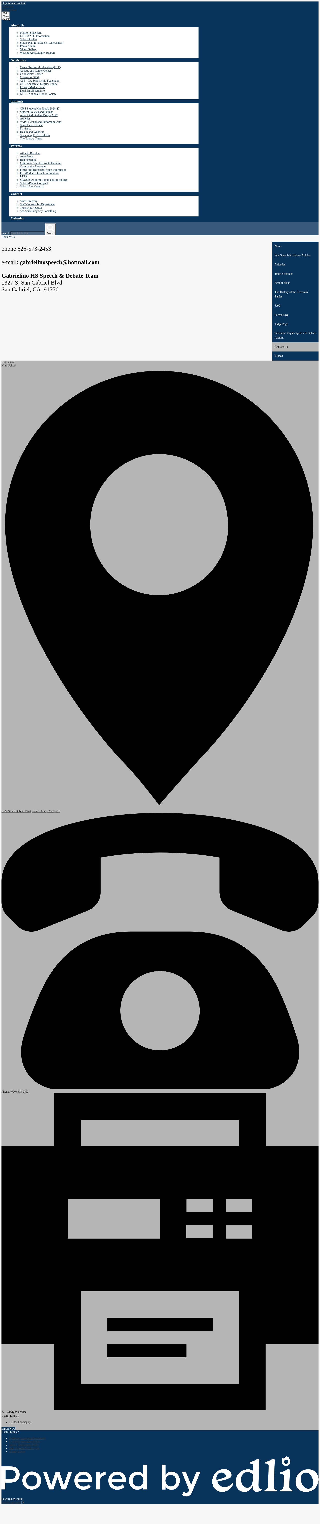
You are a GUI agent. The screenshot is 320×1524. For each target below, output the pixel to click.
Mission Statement (30, 32)
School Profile (28, 39)
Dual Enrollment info (32, 90)
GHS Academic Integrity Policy (38, 83)
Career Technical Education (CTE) (40, 67)
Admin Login (17, 1451)
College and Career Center (35, 70)
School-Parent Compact (34, 183)
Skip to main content (13, 3)
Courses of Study (30, 77)
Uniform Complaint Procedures (27, 1438)
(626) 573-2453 (19, 1091)
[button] (17, 25)
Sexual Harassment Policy (24, 1444)
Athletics (25, 118)
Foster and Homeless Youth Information (43, 169)
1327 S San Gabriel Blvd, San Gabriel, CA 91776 (30, 811)
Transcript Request (31, 207)
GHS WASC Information (35, 36)
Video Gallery (28, 49)
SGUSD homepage (20, 1422)
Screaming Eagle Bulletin (35, 135)
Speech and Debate (31, 125)
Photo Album (28, 46)
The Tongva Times (31, 138)
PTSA (23, 176)
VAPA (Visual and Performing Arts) (41, 121)
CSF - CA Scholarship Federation (39, 80)
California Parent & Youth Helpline (40, 163)
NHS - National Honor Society (38, 93)
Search (5, 233)
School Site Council (31, 186)
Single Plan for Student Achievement (41, 42)
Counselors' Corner (31, 73)
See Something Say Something (38, 211)
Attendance (26, 156)
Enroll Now (8, 1428)
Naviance (25, 128)
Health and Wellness (32, 131)
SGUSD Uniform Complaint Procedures (43, 179)
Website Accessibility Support (37, 52)
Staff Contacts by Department (37, 204)
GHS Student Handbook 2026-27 (39, 108)
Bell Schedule (28, 159)
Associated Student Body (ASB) (39, 115)
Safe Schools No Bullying (24, 1448)
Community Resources (33, 166)
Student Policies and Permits (36, 111)
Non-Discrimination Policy (24, 1441)
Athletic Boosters (30, 153)
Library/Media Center (32, 87)
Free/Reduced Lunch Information (39, 173)
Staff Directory (28, 201)
